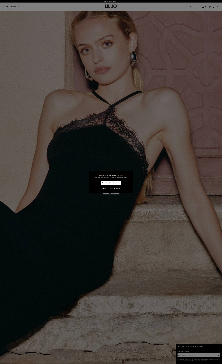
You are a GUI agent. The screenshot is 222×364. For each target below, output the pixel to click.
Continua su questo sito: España (111, 188)
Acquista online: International (111, 183)
